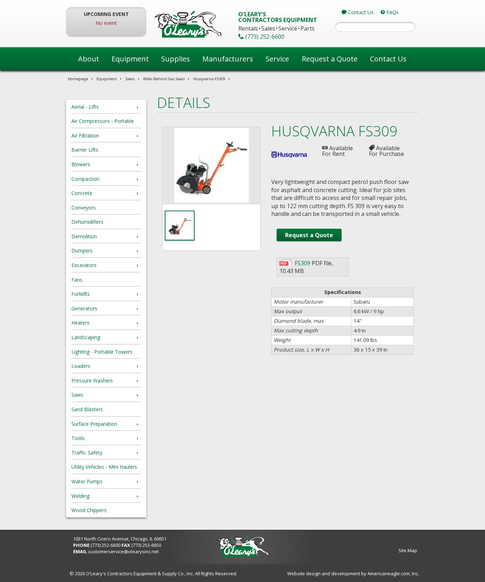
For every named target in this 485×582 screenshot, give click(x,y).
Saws (130, 78)
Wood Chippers (89, 510)
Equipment (130, 59)
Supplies (175, 59)
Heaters (80, 322)
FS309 (302, 263)
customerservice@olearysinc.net (123, 551)
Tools (78, 438)
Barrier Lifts (84, 149)
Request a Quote (330, 59)
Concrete (81, 193)
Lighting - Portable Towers (101, 351)
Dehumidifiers (87, 221)
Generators (84, 308)
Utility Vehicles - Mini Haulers (104, 466)
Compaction (85, 178)
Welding (80, 496)
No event (106, 23)
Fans (76, 279)
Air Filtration (85, 135)
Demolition (84, 236)
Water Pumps (87, 481)
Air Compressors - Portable (102, 121)
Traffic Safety (86, 452)
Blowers (80, 164)
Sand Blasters (87, 409)
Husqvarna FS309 (209, 78)
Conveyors (83, 207)
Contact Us (388, 59)
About (88, 59)
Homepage (78, 78)
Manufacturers (227, 59)
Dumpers (82, 250)
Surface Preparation (94, 423)
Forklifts (80, 293)
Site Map (407, 550)
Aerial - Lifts (85, 106)
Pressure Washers (92, 380)
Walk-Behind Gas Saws (164, 78)
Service (277, 59)
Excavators (84, 265)
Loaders (80, 366)
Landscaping (85, 337)
